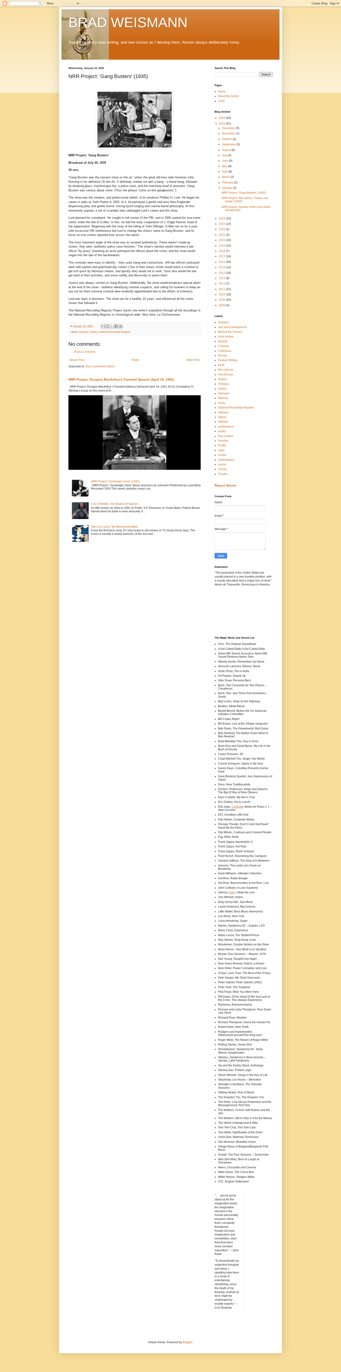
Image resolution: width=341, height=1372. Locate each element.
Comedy (223, 346)
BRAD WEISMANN (127, 22)
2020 (222, 240)
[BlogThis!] (107, 326)
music (221, 403)
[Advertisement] (235, 610)
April (225, 171)
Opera (222, 417)
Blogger (187, 1342)
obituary (223, 412)
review (222, 455)
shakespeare (226, 459)
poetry (222, 431)
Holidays (223, 383)
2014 (222, 272)
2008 (222, 305)
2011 (222, 289)
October (227, 139)
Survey (222, 469)
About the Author (228, 96)
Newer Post (77, 360)
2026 (222, 118)
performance (226, 426)
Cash (231, 892)
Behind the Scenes (230, 331)
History (94, 331)
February (228, 182)
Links (221, 101)
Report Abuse (225, 485)
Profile (222, 445)
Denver (222, 355)
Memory (223, 398)
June (225, 160)
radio (221, 450)
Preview (223, 440)
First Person (225, 374)
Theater (223, 474)
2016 (222, 262)
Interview (223, 393)
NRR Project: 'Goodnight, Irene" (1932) (115, 481)
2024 (222, 218)
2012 (222, 283)
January (227, 187)
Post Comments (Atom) (100, 366)
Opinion (223, 421)
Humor (222, 388)
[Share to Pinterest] (120, 326)
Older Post (192, 360)
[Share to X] (111, 326)
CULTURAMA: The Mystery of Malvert (114, 504)
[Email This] (103, 326)
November (229, 133)
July (225, 155)
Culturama (224, 351)
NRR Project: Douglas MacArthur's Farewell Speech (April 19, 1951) (121, 379)
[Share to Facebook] (116, 326)
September (229, 144)
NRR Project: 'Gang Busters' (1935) (244, 192)
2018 (222, 251)
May (225, 166)
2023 (222, 223)
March (226, 177)
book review (225, 336)
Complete (238, 806)
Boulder (223, 341)
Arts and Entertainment (232, 327)
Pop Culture (225, 436)
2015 (222, 267)
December (229, 128)
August (227, 150)
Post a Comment (84, 351)
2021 (222, 234)
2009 (222, 299)
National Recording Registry (115, 331)
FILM (221, 365)
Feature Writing (227, 360)
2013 (222, 278)
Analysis (83, 331)
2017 (222, 256)
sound (222, 464)
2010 (222, 294)
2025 (222, 123)
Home (135, 360)
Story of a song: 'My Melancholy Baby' (114, 526)
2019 (222, 245)
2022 (222, 229)
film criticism (225, 369)
